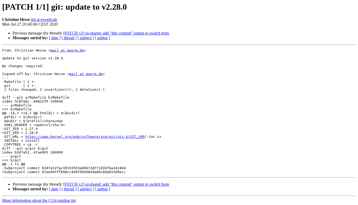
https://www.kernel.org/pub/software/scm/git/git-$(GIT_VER (85, 137)
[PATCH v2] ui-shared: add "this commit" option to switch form (116, 33)
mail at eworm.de (67, 50)
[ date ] (55, 38)
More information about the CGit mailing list (39, 200)
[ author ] (102, 38)
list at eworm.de (44, 19)
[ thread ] (69, 38)
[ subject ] (86, 38)
